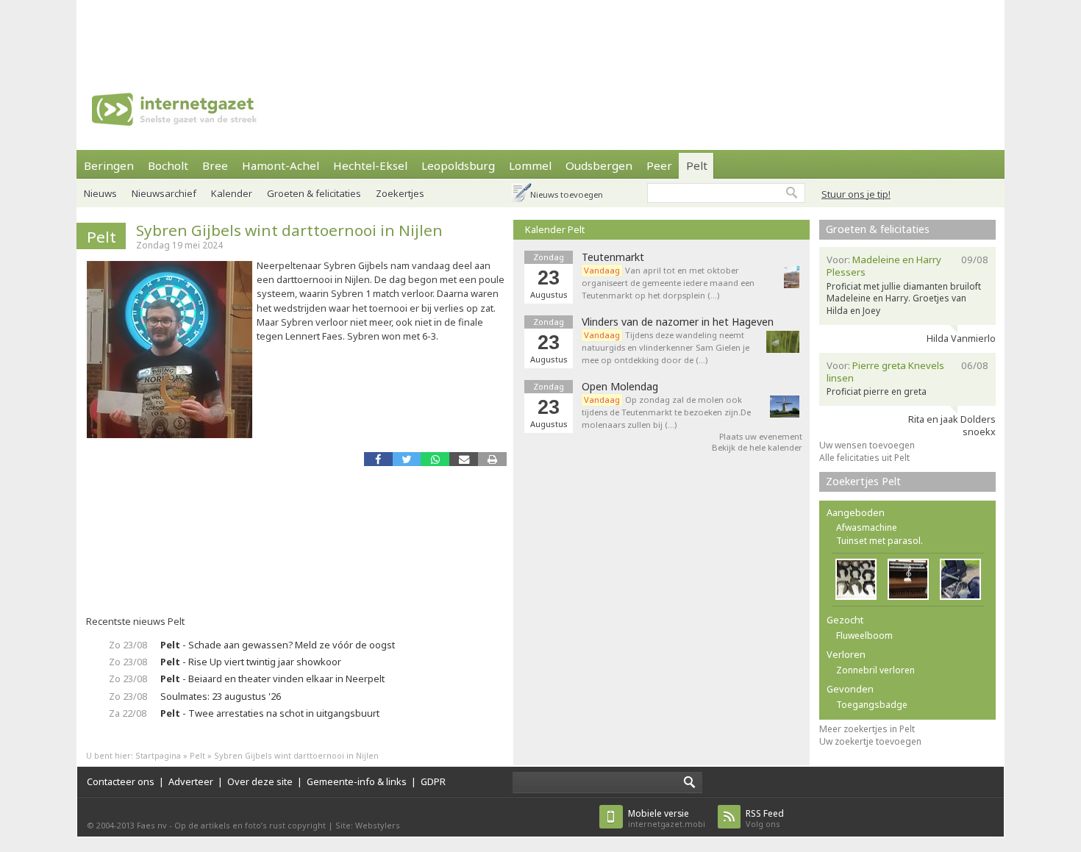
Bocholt (168, 165)
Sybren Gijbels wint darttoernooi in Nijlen (289, 230)
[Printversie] (492, 459)
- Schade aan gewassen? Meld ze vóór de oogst (277, 644)
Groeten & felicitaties (314, 193)
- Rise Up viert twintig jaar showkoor (250, 661)
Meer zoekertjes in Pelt (867, 729)
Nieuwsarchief (164, 193)
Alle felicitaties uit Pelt (864, 457)
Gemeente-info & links (357, 781)
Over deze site (260, 781)
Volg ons (765, 818)
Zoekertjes (400, 193)
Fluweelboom (864, 635)
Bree (215, 165)
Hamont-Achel (280, 165)
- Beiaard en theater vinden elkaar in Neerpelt (272, 678)
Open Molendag (620, 386)
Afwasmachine (866, 527)
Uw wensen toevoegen (867, 445)
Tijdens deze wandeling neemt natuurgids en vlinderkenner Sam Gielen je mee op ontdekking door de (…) (665, 347)
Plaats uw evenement (760, 436)
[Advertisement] (540, 33)
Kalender (231, 193)
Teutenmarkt (613, 257)
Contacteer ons (120, 781)
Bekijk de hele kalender (757, 447)
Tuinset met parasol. (879, 540)
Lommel (530, 165)
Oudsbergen (599, 165)
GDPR (433, 781)
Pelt (696, 165)
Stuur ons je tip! (856, 194)
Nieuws (100, 193)
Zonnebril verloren (875, 670)
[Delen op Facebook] (378, 459)
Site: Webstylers (367, 825)
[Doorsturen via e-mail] (463, 459)
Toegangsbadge (871, 704)
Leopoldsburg (458, 165)
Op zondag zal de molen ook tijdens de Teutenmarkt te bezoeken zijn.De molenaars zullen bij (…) (666, 412)
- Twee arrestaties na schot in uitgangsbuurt (269, 713)
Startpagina (158, 755)
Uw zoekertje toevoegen (870, 741)
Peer (659, 165)
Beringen (109, 165)
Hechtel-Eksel (370, 165)
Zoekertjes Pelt (863, 481)
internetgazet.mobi (666, 818)
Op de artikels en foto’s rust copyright (250, 825)
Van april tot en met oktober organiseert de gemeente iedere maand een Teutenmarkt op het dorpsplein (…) (668, 283)
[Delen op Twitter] (407, 459)
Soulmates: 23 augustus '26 (220, 696)
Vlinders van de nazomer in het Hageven (678, 322)
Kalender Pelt (555, 229)
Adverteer (190, 781)
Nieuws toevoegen (566, 194)
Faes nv (152, 825)
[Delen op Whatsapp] (435, 459)
